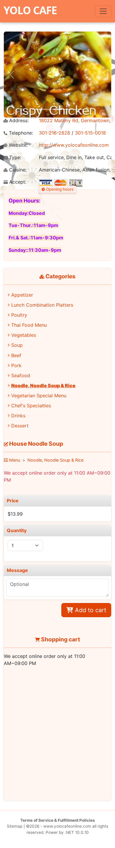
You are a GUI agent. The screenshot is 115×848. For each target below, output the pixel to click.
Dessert (20, 426)
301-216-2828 (54, 133)
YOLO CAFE (30, 10)
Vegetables (23, 335)
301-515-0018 (90, 133)
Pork (16, 365)
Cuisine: (17, 170)
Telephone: (20, 133)
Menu (14, 460)
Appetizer (22, 295)
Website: (17, 145)
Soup (17, 345)
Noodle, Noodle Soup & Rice (43, 385)
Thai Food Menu (29, 325)
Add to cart (89, 610)
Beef (16, 355)
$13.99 (15, 514)
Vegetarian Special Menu (38, 395)
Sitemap (14, 826)
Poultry (19, 315)
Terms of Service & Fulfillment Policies (57, 820)
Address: (18, 120)
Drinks (18, 416)
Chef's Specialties (31, 406)
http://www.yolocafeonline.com (74, 145)
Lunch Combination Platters (42, 305)
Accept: (17, 182)
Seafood (20, 375)
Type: (14, 157)
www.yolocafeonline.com (67, 826)
